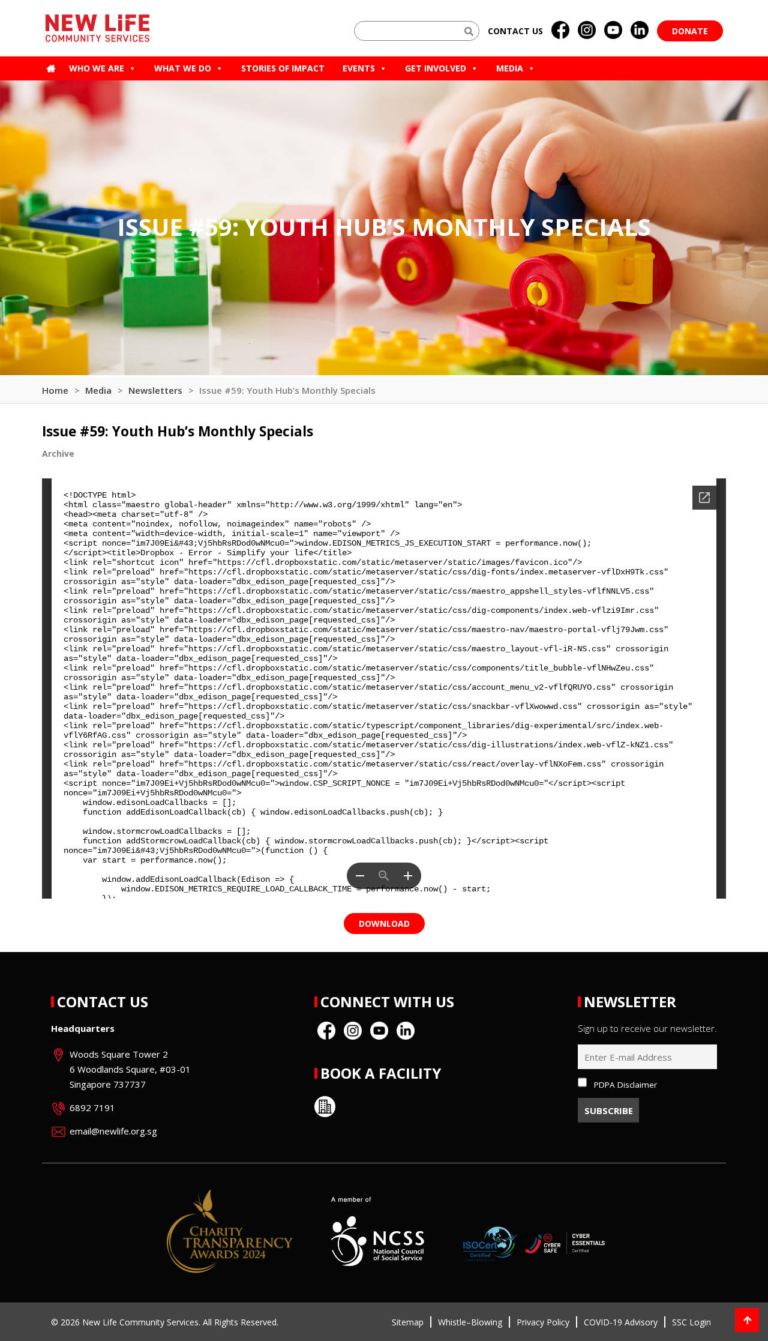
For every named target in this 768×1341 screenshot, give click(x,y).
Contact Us (102, 1001)
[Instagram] (587, 31)
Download (384, 923)
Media (509, 68)
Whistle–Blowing (470, 1322)
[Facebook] (560, 31)
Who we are (96, 68)
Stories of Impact (283, 68)
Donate (690, 31)
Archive (58, 453)
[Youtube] (613, 31)
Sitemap (408, 1322)
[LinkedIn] (640, 31)
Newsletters (155, 390)
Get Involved (435, 68)
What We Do (182, 68)
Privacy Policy (543, 1322)
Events (359, 68)
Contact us (515, 31)
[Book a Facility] (324, 1106)
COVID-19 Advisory (621, 1322)
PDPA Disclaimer (625, 1084)
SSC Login (691, 1322)
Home (55, 390)
